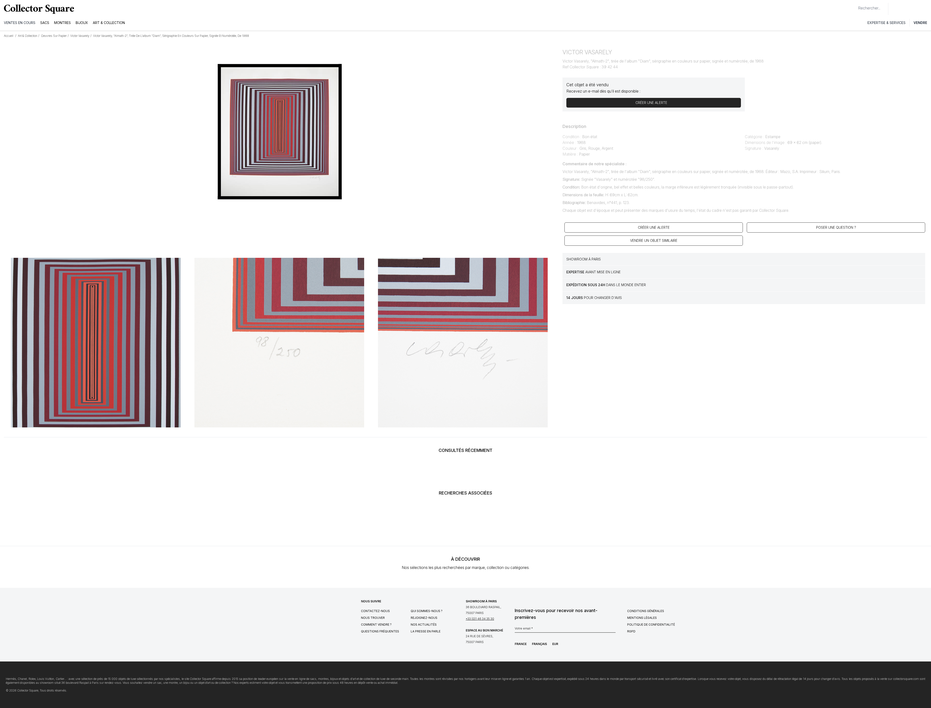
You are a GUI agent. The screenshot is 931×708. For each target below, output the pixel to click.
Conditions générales (645, 611)
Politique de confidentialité (651, 624)
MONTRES (62, 23)
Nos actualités (424, 624)
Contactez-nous (375, 611)
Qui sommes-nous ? (426, 611)
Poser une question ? (836, 227)
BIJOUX (82, 23)
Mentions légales (642, 618)
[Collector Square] (38, 9)
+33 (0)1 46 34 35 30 (480, 619)
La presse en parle (426, 631)
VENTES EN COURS (19, 23)
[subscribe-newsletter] (613, 630)
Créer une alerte (654, 227)
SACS (44, 23)
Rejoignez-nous (424, 618)
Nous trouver (373, 618)
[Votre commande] (916, 9)
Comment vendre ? (376, 624)
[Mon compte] (925, 9)
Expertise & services (886, 23)
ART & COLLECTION (109, 23)
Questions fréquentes (380, 631)
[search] (854, 6)
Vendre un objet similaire (653, 240)
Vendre (920, 23)
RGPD (631, 631)
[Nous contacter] (894, 9)
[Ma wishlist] (905, 9)
